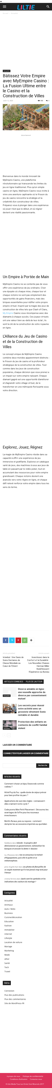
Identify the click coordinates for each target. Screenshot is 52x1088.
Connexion (9, 990)
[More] (31, 640)
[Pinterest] (18, 640)
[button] (4, 6)
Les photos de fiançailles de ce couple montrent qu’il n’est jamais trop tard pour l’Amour (26, 869)
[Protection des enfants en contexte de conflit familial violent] (10, 725)
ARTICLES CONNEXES (13, 681)
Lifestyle (8, 938)
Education (9, 921)
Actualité (14, 13)
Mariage (8, 946)
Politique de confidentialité (33, 1076)
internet (8, 934)
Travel (7, 971)
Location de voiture (13, 942)
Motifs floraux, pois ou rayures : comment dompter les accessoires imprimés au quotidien (25, 822)
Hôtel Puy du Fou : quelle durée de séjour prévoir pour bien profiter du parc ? (25, 793)
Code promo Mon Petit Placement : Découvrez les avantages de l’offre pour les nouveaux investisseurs (26, 812)
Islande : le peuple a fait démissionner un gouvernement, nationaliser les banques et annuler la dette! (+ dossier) (24, 846)
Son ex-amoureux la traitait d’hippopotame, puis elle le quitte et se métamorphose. (23, 858)
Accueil (5, 13)
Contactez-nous (36, 1079)
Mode (7, 954)
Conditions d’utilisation (18, 1079)
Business (8, 913)
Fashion (8, 925)
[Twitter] (12, 640)
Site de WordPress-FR (14, 1003)
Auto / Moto (9, 909)
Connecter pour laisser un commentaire (26, 753)
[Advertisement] (26, 42)
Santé (7, 963)
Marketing (9, 950)
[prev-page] (4, 735)
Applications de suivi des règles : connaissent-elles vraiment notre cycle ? (24, 802)
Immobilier (9, 929)
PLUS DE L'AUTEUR (34, 681)
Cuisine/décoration (13, 917)
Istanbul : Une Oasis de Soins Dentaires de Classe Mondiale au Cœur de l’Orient (13, 661)
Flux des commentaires (15, 999)
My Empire (8, 313)
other (6, 959)
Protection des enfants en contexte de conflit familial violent (32, 725)
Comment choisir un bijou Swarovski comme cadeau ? (24, 785)
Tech (6, 967)
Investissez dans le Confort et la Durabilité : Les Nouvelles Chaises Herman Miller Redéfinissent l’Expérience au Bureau (38, 664)
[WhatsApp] (24, 640)
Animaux (8, 904)
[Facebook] (5, 640)
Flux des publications (14, 995)
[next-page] (9, 735)
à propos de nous (13, 1076)
